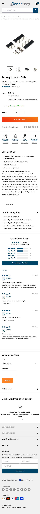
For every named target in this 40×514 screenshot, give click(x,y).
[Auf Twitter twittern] (33, 127)
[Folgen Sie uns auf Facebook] (3, 489)
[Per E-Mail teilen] (36, 127)
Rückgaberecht (6, 389)
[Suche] (35, 10)
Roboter (9, 16)
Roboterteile (16, 16)
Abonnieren (20, 471)
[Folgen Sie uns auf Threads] (29, 489)
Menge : (4, 112)
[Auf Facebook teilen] (25, 127)
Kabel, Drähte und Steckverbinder (9, 19)
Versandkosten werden (15, 99)
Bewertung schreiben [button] (20, 263)
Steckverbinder (22, 19)
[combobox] (17, 10)
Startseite (3, 16)
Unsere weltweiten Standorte (9, 480)
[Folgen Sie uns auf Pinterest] (14, 489)
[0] (36, 4)
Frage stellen (24, 143)
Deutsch (29, 480)
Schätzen (7, 380)
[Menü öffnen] (3, 4)
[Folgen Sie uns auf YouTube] (18, 489)
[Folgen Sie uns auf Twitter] (7, 489)
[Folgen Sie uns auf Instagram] (10, 489)
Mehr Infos (5, 143)
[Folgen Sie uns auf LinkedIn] (25, 489)
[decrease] (10, 112)
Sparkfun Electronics (10, 82)
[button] (6, 87)
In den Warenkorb (20, 119)
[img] (6, 275)
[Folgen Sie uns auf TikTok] (21, 489)
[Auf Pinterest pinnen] (29, 127)
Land (3, 359)
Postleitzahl (5, 368)
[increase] (22, 112)
